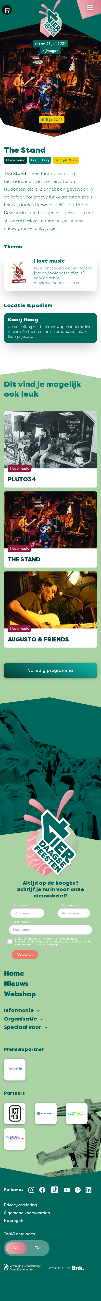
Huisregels (14, 1220)
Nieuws (16, 984)
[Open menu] (90, 7)
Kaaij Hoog (40, 160)
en (37, 1248)
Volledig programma (50, 670)
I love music (15, 160)
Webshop (20, 994)
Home (14, 974)
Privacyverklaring (20, 1205)
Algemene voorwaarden (27, 1212)
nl (16, 1248)
